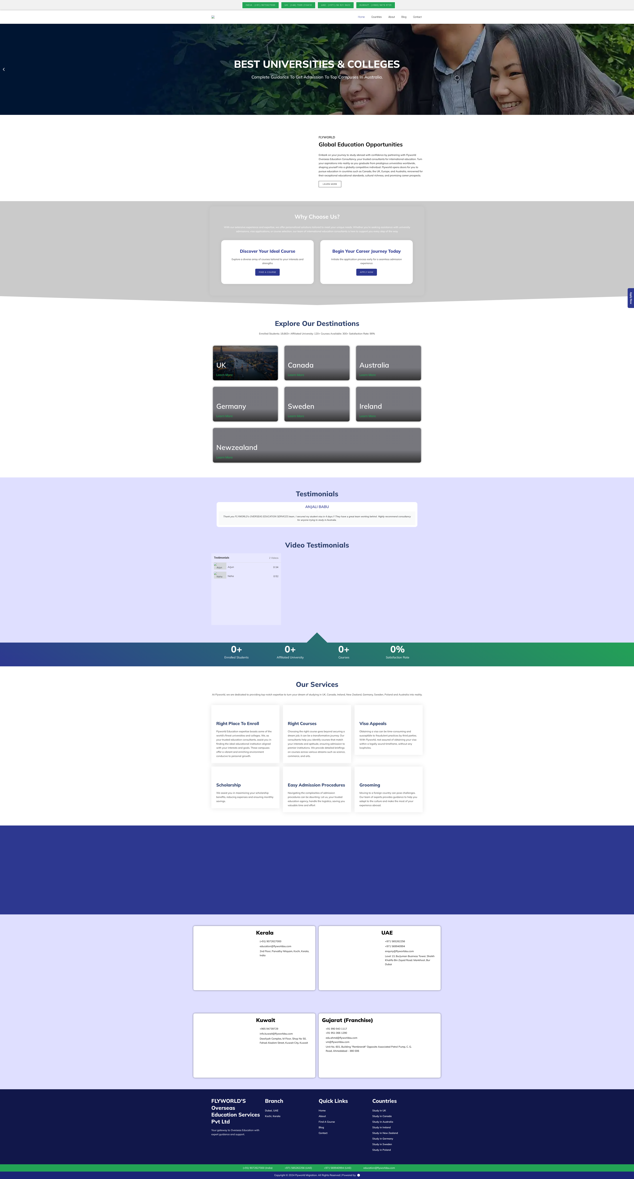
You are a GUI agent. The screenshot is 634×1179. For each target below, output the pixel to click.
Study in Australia (382, 1121)
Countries (376, 17)
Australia (374, 365)
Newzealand (237, 447)
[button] (4, 69)
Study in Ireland (381, 1127)
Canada (301, 365)
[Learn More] (235, 375)
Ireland (370, 406)
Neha (231, 576)
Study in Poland (381, 1149)
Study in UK (379, 1110)
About (391, 17)
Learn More (224, 375)
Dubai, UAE (271, 1110)
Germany (231, 406)
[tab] (246, 567)
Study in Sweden (382, 1144)
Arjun (231, 567)
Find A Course (327, 1121)
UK (221, 365)
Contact (417, 17)
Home (361, 17)
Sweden (301, 406)
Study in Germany (382, 1138)
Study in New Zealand (385, 1133)
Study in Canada (382, 1116)
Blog (403, 17)
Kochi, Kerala (272, 1116)
